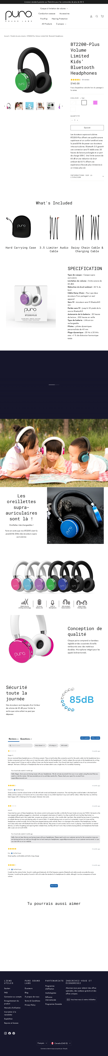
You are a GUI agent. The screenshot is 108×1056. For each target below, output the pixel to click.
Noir (73, 102)
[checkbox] (64, 745)
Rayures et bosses (11, 1023)
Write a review (95, 738)
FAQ (5, 992)
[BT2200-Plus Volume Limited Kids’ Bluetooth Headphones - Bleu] (8, 955)
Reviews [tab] (14, 738)
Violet (95, 102)
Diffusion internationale (50, 998)
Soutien (7, 988)
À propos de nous (32, 996)
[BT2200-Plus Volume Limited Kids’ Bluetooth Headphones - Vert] (11, 955)
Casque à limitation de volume (53, 8)
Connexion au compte (13, 996)
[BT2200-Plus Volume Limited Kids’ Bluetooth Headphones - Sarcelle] (19, 955)
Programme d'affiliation (50, 987)
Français (41, 1043)
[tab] (26, 739)
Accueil (6, 36)
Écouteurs (29, 988)
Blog (26, 992)
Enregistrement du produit (11, 1002)
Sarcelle (73, 109)
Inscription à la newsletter (10, 1013)
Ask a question (85, 738)
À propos (60, 24)
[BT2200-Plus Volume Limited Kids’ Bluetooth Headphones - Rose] (13, 955)
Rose (89, 102)
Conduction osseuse (46, 13)
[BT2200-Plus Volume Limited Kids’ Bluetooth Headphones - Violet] (16, 955)
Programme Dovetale (53, 1004)
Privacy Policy (30, 1005)
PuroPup (43, 18)
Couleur (77, 98)
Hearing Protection (60, 18)
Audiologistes (50, 993)
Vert (84, 102)
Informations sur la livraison (81, 176)
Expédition (8, 1018)
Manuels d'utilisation (12, 1007)
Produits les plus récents (18, 36)
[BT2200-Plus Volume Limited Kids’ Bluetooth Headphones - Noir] (5, 955)
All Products (47, 24)
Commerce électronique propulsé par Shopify (54, 1049)
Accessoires (64, 13)
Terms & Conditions (32, 1001)
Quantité (75, 116)
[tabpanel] (54, 816)
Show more (54, 886)
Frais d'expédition (77, 87)
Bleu (78, 102)
